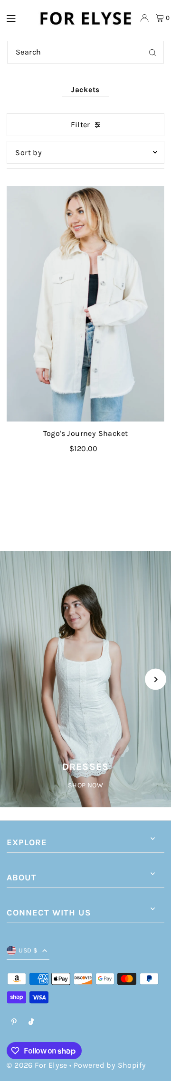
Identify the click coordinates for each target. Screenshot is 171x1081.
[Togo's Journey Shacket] (85, 304)
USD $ (28, 950)
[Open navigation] (17, 17)
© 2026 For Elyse (37, 1065)
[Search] (152, 52)
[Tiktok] (31, 1022)
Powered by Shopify (110, 1065)
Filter (80, 124)
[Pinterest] (14, 1022)
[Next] (155, 679)
